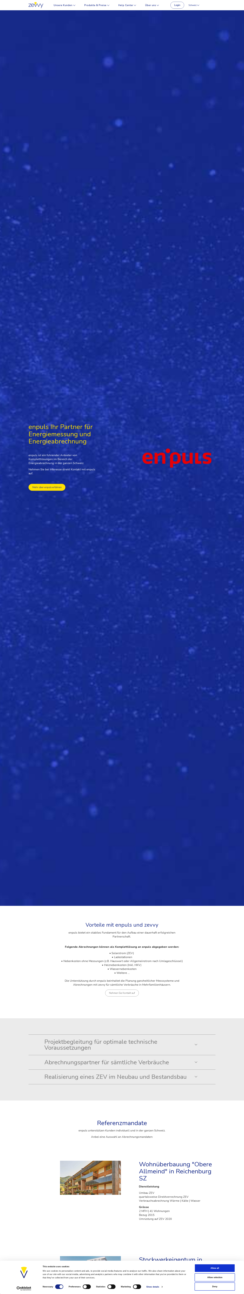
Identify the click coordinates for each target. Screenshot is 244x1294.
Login (177, 5)
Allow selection (214, 1277)
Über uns (151, 5)
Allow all (215, 1268)
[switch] (87, 1286)
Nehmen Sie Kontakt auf (122, 993)
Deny (214, 1286)
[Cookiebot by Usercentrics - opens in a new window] (24, 1288)
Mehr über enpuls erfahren (47, 487)
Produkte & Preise (95, 5)
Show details (152, 1287)
